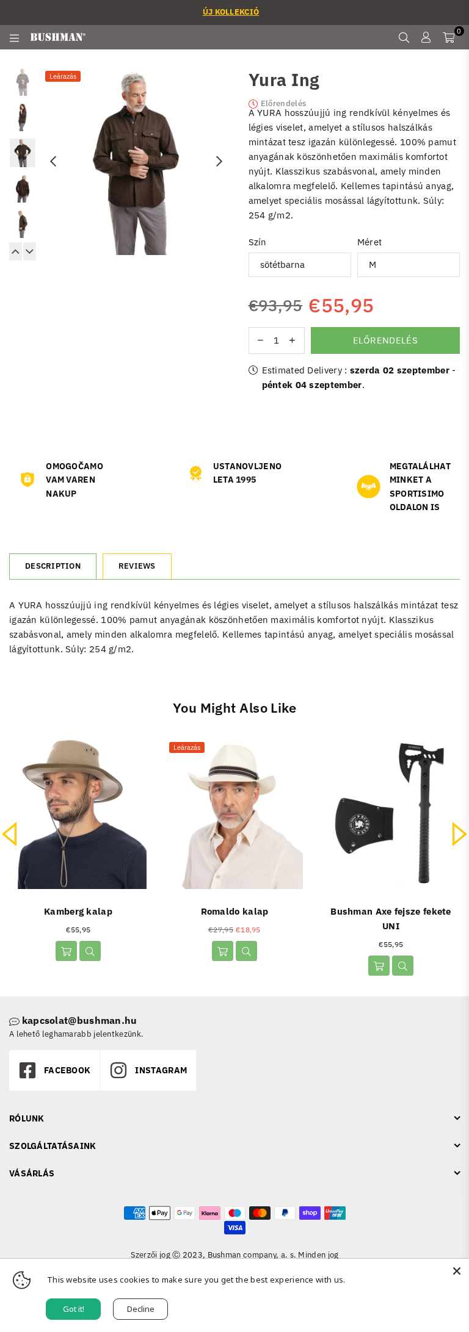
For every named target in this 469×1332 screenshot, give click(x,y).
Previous (53, 161)
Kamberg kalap (78, 911)
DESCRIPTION (53, 566)
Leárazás (62, 76)
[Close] (457, 1271)
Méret (369, 242)
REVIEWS (137, 566)
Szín (258, 242)
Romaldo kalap (235, 911)
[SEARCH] (404, 37)
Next (219, 161)
